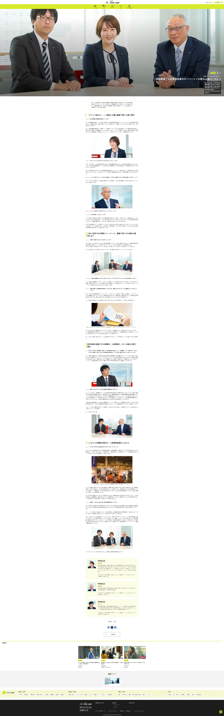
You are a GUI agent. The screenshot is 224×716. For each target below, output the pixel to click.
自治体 (170, 694)
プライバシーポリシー (113, 711)
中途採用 (188, 694)
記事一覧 (114, 702)
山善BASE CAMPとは (100, 702)
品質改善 (51, 694)
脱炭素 (57, 694)
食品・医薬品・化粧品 (137, 694)
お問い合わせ (132, 702)
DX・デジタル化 (79, 694)
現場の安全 (33, 694)
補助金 (86, 694)
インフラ (148, 694)
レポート (115, 706)
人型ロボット (103, 694)
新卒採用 (182, 694)
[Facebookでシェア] (115, 627)
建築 (129, 694)
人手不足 (20, 694)
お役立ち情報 (198, 694)
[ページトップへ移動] (220, 711)
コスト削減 (46, 694)
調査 (193, 694)
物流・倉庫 (124, 694)
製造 (119, 694)
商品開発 (110, 694)
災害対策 (62, 694)
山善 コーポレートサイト (84, 707)
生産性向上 (26, 694)
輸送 (144, 694)
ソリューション (117, 704)
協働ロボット (96, 694)
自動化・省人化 (71, 694)
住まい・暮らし (176, 694)
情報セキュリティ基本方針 (125, 711)
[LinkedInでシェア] (109, 627)
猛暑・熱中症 (39, 694)
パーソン (115, 707)
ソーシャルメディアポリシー (139, 711)
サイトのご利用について (100, 711)
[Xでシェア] (112, 627)
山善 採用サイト (83, 710)
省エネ (90, 694)
